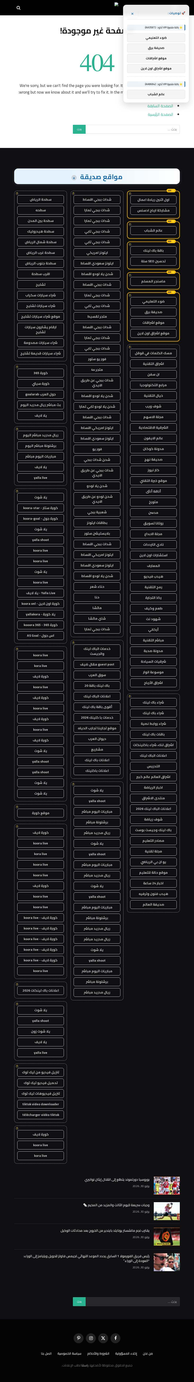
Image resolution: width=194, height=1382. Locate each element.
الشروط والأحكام (98, 1353)
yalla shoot (97, 801)
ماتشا (97, 608)
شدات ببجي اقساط (97, 199)
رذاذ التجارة (153, 598)
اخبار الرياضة (153, 787)
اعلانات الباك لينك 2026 (153, 809)
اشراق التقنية (153, 364)
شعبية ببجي (97, 512)
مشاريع (97, 749)
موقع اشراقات (153, 323)
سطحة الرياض (41, 199)
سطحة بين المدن (41, 221)
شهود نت (153, 619)
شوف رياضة (153, 819)
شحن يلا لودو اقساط (97, 274)
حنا (97, 597)
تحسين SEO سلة (153, 261)
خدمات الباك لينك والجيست (97, 651)
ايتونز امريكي (97, 253)
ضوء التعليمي (153, 301)
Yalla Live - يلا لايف (40, 593)
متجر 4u (97, 370)
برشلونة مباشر (97, 822)
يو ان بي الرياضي (153, 862)
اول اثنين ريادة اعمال (153, 200)
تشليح (40, 284)
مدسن (153, 513)
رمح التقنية (153, 587)
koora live (40, 550)
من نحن (148, 1353)
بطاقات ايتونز (97, 523)
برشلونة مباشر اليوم (40, 446)
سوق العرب (97, 675)
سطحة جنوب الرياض (40, 263)
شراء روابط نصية (153, 724)
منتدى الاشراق (153, 798)
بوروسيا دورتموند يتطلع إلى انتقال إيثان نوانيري (117, 1179)
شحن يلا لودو (97, 486)
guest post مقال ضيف (97, 664)
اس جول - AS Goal (40, 635)
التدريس (153, 766)
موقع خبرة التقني (153, 481)
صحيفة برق (153, 312)
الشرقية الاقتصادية (153, 427)
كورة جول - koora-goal (40, 518)
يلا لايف (41, 415)
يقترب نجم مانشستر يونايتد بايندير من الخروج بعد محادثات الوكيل (105, 1230)
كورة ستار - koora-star (40, 508)
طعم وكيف (153, 608)
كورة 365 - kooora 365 (41, 625)
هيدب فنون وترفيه (153, 894)
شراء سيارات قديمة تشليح (40, 353)
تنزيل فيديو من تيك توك (40, 1072)
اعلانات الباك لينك (153, 755)
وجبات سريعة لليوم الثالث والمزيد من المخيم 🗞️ (116, 1205)
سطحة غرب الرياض (40, 253)
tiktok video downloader (40, 1104)
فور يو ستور (97, 359)
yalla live (40, 478)
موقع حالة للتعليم (153, 872)
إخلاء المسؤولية (126, 1353)
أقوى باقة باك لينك (97, 707)
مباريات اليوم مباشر (97, 811)
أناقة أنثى (153, 491)
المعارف (153, 566)
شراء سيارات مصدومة (40, 343)
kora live (40, 666)
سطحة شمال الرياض (41, 242)
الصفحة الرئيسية (160, 114)
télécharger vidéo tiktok (40, 1115)
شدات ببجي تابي (97, 231)
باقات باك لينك (153, 734)
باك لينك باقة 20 (97, 685)
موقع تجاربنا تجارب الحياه (97, 728)
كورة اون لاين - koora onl (41, 603)
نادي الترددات (153, 544)
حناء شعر (97, 586)
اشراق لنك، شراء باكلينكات (153, 745)
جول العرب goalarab (40, 394)
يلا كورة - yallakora (40, 614)
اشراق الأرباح (153, 683)
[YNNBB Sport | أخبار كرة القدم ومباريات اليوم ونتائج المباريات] (97, 7)
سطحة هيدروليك (40, 231)
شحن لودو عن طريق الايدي (97, 499)
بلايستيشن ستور (97, 533)
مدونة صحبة (153, 651)
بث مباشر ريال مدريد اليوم (40, 405)
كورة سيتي (40, 383)
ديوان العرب (97, 739)
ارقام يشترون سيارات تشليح (41, 329)
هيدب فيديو (153, 576)
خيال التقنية (153, 396)
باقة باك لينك (153, 250)
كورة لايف (41, 676)
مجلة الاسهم (153, 417)
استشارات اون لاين (153, 555)
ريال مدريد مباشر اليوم (40, 435)
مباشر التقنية (153, 640)
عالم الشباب (153, 230)
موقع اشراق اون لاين (153, 333)
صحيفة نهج (153, 459)
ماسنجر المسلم (153, 281)
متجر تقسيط (97, 316)
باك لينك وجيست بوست (153, 830)
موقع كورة (40, 813)
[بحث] (19, 7)
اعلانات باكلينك (97, 771)
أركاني (153, 629)
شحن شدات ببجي (97, 460)
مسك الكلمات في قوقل (153, 353)
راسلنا (84, 1365)
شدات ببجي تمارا (97, 210)
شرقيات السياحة (153, 661)
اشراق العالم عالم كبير (153, 777)
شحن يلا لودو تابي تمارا (97, 406)
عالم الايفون (153, 438)
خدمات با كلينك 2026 (97, 717)
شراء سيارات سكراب (40, 295)
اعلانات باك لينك (97, 760)
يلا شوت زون (40, 1031)
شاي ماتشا (97, 618)
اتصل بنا (46, 1353)
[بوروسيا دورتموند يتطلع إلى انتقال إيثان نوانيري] (167, 1186)
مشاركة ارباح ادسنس (153, 210)
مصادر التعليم (153, 841)
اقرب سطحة (40, 274)
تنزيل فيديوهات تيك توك (41, 1093)
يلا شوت (97, 790)
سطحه (40, 210)
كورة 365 (41, 373)
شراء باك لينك (153, 702)
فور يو (97, 449)
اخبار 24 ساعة (153, 883)
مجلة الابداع (153, 534)
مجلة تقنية (153, 851)
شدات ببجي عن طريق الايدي (97, 382)
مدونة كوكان (153, 449)
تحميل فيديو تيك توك (41, 1083)
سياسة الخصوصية (69, 1353)
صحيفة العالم (153, 904)
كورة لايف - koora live (40, 918)
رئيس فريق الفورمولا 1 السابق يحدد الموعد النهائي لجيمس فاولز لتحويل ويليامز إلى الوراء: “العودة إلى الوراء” (86, 1258)
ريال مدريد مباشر (97, 833)
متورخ (153, 502)
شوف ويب (153, 406)
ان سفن (153, 374)
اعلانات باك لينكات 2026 (40, 990)
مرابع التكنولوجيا (153, 385)
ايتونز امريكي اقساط (97, 428)
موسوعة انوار (153, 672)
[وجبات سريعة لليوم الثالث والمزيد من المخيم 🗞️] (167, 1211)
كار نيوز (153, 470)
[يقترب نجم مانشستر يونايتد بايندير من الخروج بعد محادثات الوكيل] (167, 1237)
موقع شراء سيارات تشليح (40, 316)
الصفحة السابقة (160, 105)
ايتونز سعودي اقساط (97, 263)
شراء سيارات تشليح (40, 306)
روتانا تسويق (153, 523)
